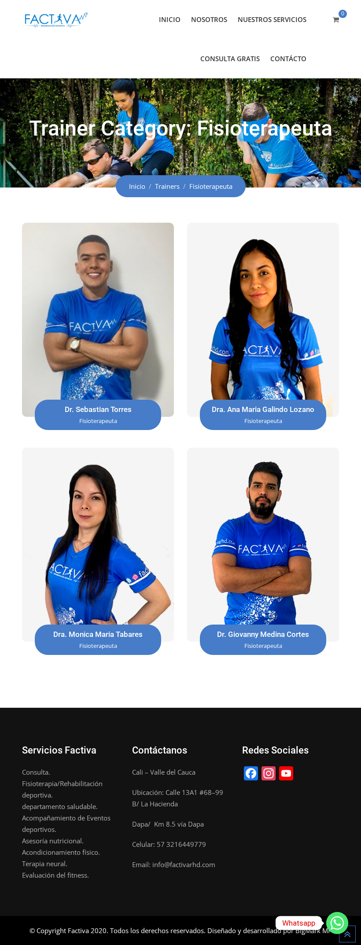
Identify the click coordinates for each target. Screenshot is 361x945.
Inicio (169, 19)
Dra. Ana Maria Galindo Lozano (263, 409)
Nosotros (209, 19)
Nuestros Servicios (272, 19)
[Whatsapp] (337, 923)
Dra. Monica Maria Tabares (98, 634)
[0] (336, 19)
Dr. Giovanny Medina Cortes (263, 634)
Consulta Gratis (230, 58)
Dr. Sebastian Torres (98, 409)
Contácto (288, 58)
